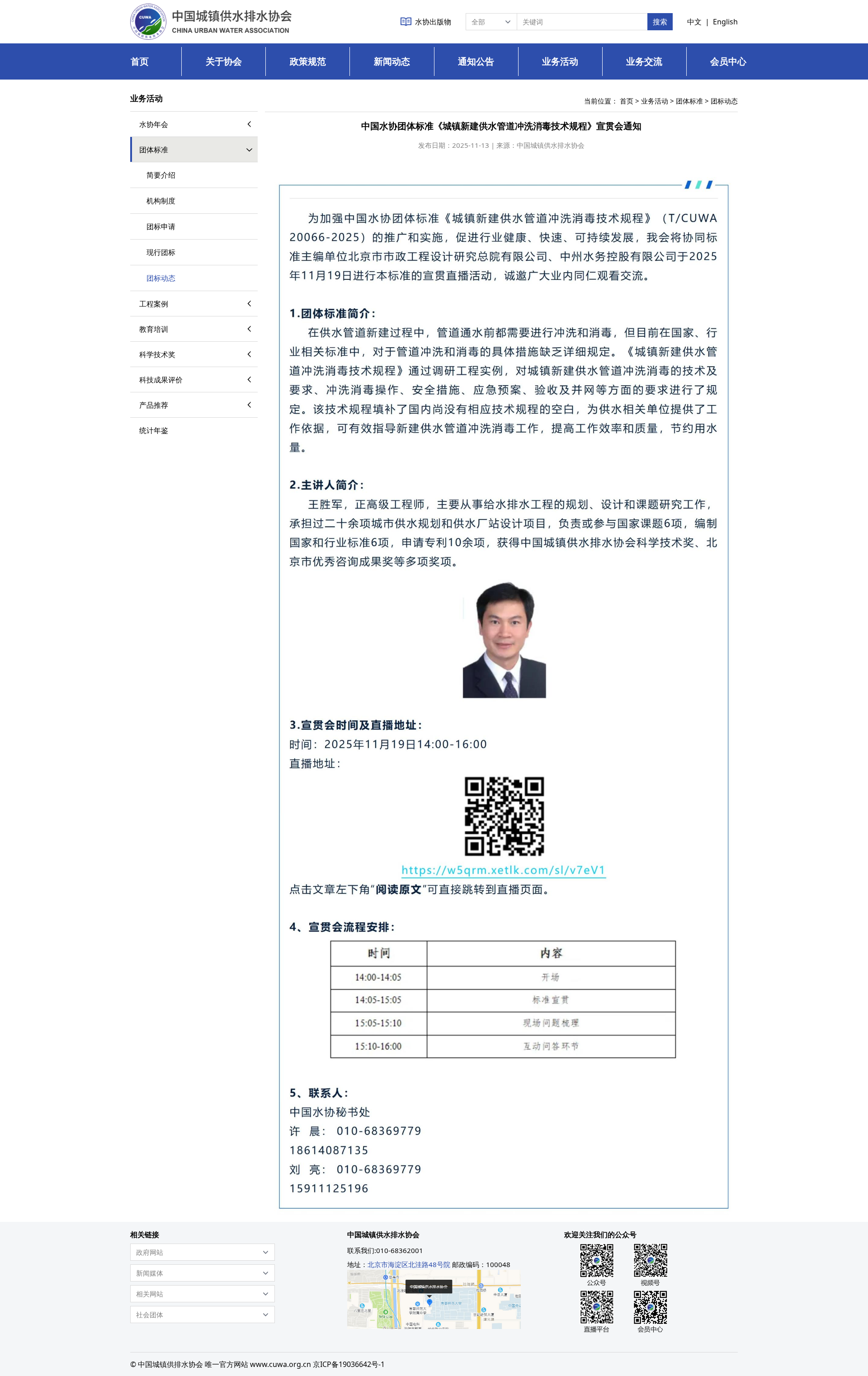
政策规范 (308, 61)
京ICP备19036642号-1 (349, 1364)
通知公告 (476, 61)
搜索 (660, 22)
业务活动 (560, 61)
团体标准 (689, 100)
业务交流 (644, 61)
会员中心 (728, 61)
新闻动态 (392, 61)
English (725, 22)
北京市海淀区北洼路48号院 (409, 1264)
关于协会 (224, 61)
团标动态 (724, 100)
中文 (694, 22)
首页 (140, 61)
